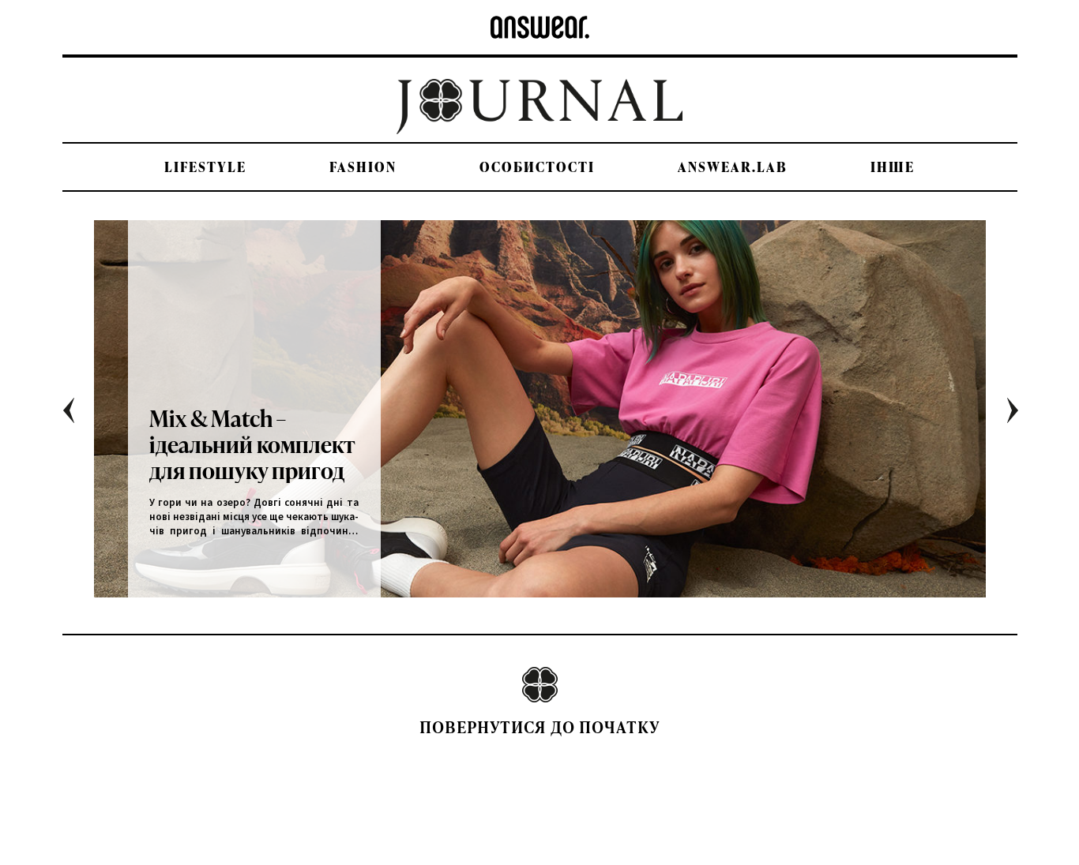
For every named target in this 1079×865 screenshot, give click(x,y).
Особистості (537, 167)
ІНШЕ (892, 167)
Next (1024, 416)
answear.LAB (733, 167)
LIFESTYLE (205, 167)
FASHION (363, 167)
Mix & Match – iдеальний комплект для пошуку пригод (252, 444)
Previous (80, 416)
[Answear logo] (540, 27)
